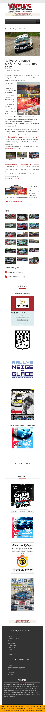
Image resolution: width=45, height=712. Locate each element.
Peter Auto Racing (14, 639)
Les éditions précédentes (14, 201)
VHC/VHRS (22, 29)
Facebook (11, 670)
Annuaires (11, 654)
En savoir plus (30, 710)
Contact (10, 665)
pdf (19, 149)
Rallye (15, 29)
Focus (10, 650)
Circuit (10, 636)
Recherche (11, 674)
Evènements (12, 645)
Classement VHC (11, 149)
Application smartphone (16, 668)
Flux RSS (11, 672)
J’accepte (39, 710)
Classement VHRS (11, 178)
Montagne (11, 643)
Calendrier (11, 647)
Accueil (9, 29)
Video (10, 652)
